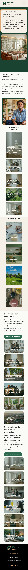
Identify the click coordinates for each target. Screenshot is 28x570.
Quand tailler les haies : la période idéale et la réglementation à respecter (14, 195)
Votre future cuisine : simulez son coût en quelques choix (14, 494)
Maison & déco (14, 259)
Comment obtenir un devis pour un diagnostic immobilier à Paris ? (14, 181)
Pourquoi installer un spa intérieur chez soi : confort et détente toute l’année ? (14, 536)
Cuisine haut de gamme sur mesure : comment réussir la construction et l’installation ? (14, 522)
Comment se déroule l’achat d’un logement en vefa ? (13, 167)
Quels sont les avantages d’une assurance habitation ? (14, 210)
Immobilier (14, 238)
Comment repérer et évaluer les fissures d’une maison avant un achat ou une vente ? (14, 390)
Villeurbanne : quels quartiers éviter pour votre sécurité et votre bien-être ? (14, 376)
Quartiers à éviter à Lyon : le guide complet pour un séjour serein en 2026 (14, 419)
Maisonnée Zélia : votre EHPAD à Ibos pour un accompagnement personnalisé (14, 404)
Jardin (14, 281)
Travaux (14, 303)
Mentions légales (14, 557)
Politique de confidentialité (14, 560)
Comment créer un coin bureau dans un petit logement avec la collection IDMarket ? (13, 507)
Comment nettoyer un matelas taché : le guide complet (14, 150)
